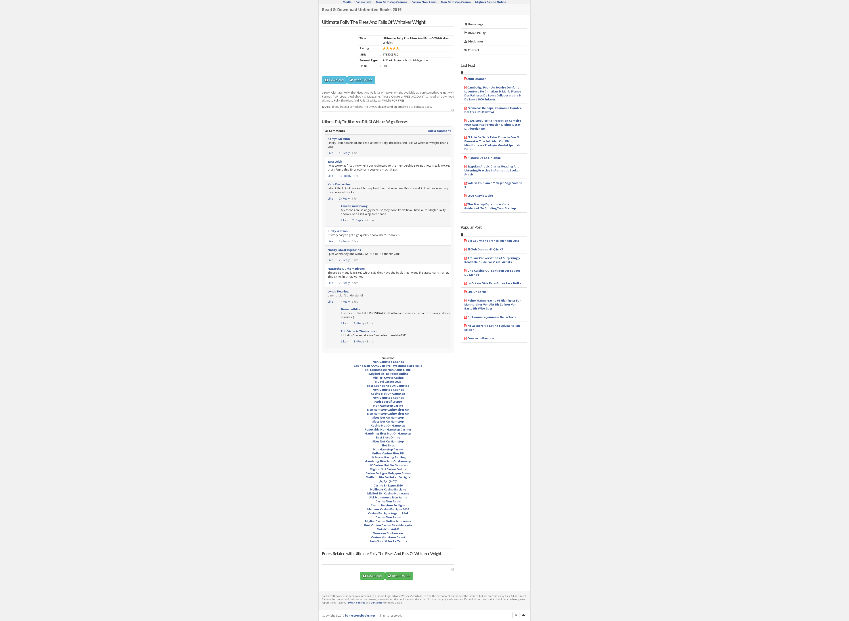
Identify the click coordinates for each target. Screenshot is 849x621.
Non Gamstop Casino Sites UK (388, 409)
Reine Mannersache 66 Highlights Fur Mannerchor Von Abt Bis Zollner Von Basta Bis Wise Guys (492, 304)
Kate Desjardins (339, 184)
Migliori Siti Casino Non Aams (388, 493)
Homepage (475, 24)
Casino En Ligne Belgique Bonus (388, 473)
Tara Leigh (335, 161)
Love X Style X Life (480, 196)
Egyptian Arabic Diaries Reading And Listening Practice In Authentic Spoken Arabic (492, 170)
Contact (473, 50)
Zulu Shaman (477, 79)
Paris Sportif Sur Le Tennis (388, 541)
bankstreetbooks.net (360, 615)
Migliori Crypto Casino (388, 378)
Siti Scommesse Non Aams (388, 497)
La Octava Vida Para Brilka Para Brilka (494, 283)
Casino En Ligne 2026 (388, 485)
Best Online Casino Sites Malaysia (388, 525)
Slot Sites (388, 445)
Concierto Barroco (480, 338)
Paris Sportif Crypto (388, 402)
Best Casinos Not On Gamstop (388, 386)
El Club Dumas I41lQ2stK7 (485, 249)
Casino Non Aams (388, 501)
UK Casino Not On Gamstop (388, 465)
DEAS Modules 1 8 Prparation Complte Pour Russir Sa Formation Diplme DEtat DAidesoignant (492, 125)
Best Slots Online (388, 437)
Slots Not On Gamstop (388, 421)
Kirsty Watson (338, 231)
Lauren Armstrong (354, 206)
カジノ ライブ (388, 481)
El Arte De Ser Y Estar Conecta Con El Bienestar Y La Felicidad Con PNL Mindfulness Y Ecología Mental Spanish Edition (492, 143)
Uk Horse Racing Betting (388, 457)
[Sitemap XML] (523, 615)
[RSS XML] (515, 615)
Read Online (362, 80)
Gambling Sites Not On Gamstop (388, 433)
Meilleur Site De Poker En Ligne (388, 477)
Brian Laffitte (350, 309)
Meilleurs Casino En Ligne (388, 489)
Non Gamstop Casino (388, 406)
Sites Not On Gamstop (388, 417)
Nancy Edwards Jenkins (344, 250)
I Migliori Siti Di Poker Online (388, 374)
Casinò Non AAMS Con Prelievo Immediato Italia (388, 366)
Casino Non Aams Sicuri (388, 537)
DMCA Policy (476, 33)
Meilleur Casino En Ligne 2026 (388, 509)
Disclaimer (475, 41)
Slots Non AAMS (388, 529)
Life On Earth (476, 292)
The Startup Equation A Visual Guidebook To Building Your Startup (490, 206)
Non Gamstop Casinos (388, 362)
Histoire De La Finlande (484, 158)
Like (330, 153)
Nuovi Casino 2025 (388, 382)
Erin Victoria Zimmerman (359, 331)
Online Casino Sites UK (388, 453)
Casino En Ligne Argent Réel (388, 513)
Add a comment (439, 131)
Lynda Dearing (338, 291)
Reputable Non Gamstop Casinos (388, 429)
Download (336, 80)
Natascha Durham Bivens (346, 269)
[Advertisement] (452, 110)
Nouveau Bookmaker (388, 533)
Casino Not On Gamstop (388, 394)
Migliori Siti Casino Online (388, 469)
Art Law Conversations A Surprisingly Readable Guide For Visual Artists (492, 260)
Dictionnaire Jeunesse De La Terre (491, 317)
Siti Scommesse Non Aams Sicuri (388, 370)
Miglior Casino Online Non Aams (388, 521)
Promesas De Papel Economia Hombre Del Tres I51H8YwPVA (493, 110)
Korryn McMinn (339, 139)
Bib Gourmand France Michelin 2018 (493, 241)
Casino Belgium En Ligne (388, 505)
